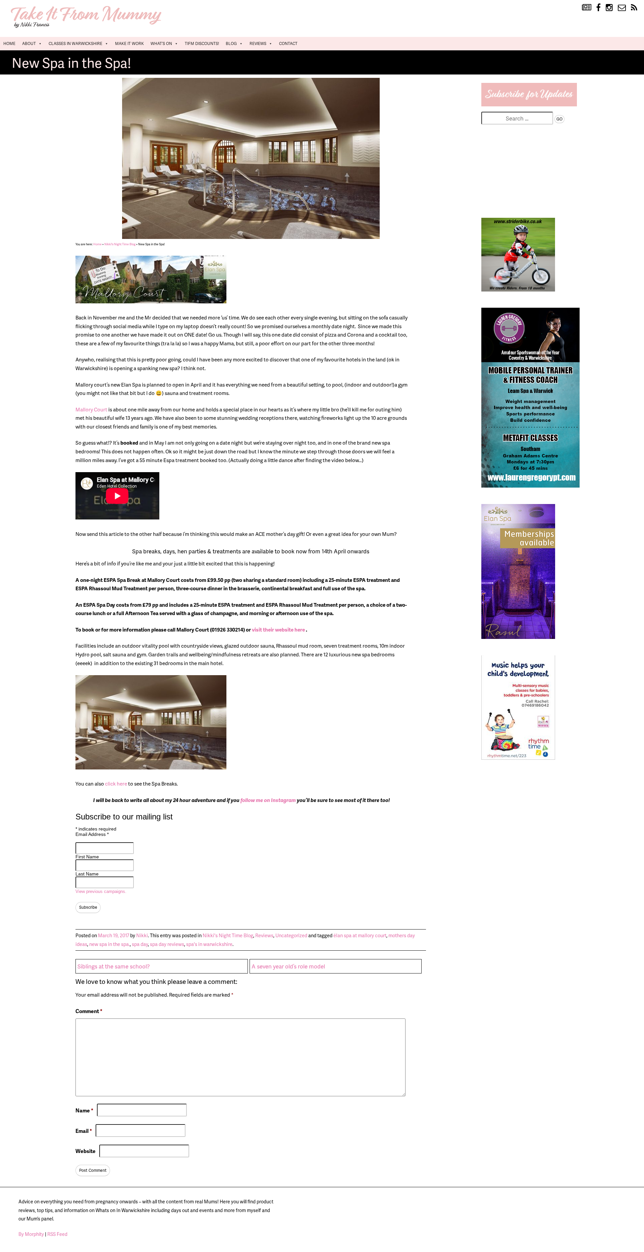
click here (116, 783)
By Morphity (31, 1234)
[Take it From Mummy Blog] (586, 8)
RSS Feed (57, 1234)
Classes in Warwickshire (75, 43)
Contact (288, 43)
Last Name (87, 874)
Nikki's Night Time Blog (120, 244)
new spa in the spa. (109, 944)
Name (84, 1110)
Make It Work (129, 43)
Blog (231, 43)
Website (85, 1151)
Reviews (258, 43)
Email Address (92, 834)
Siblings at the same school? (113, 966)
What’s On (161, 43)
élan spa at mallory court (359, 935)
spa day (140, 944)
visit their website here (279, 629)
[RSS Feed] (634, 8)
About (29, 43)
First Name (87, 856)
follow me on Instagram (268, 800)
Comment (88, 1010)
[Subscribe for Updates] (529, 104)
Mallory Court (91, 409)
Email (83, 1130)
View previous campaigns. (100, 891)
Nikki (142, 935)
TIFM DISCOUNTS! (202, 43)
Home (9, 43)
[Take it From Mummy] (87, 27)
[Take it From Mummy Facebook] (598, 8)
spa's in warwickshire (209, 944)
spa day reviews (167, 944)
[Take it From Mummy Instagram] (609, 8)
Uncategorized (291, 935)
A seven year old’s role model (288, 966)
